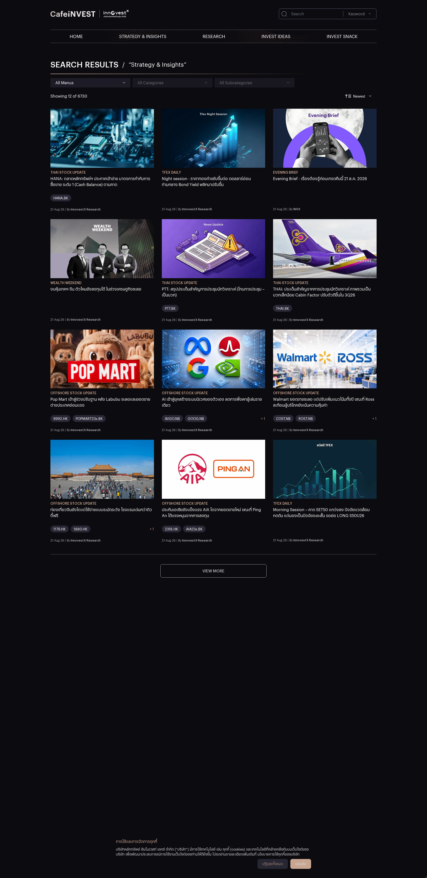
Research (214, 36)
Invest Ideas (275, 36)
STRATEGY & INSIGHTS (142, 36)
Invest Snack (342, 36)
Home (76, 36)
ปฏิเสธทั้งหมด (272, 863)
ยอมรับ (300, 863)
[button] (102, 190)
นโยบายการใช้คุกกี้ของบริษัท (278, 854)
